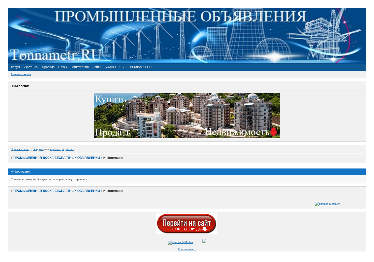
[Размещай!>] (187, 137)
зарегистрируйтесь (62, 149)
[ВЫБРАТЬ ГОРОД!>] (186, 233)
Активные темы (21, 74)
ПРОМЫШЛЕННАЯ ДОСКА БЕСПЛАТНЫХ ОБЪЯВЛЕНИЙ (56, 158)
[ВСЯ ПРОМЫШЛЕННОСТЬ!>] (187, 61)
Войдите (38, 149)
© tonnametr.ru (187, 249)
